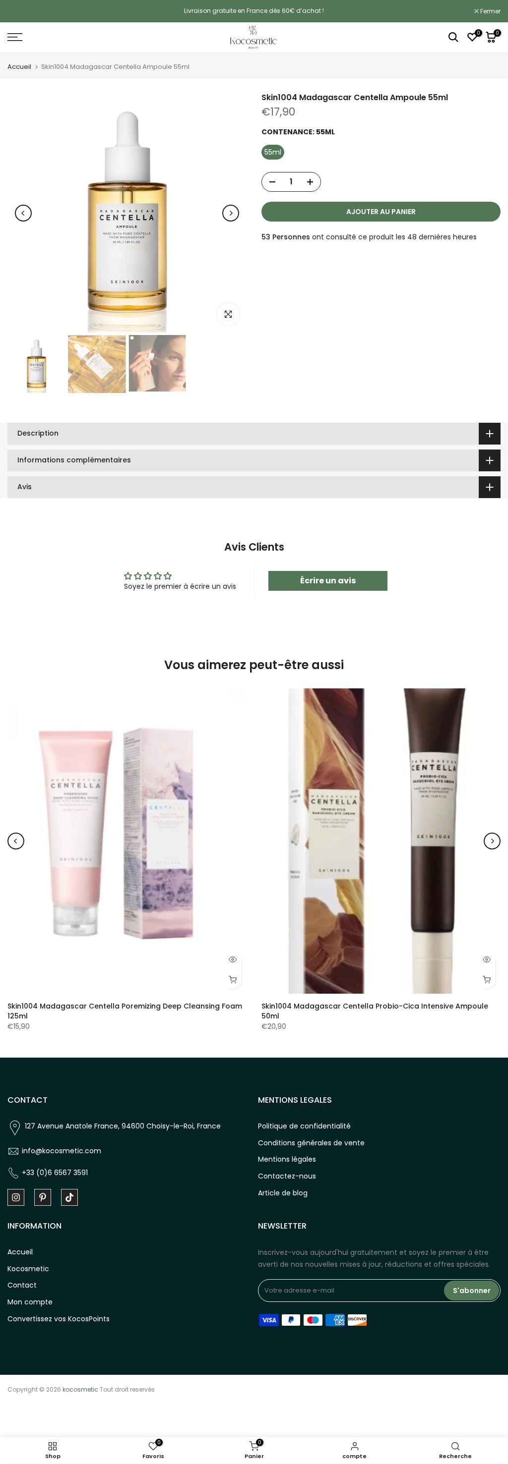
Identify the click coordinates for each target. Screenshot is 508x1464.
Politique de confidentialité (304, 1126)
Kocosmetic (28, 1269)
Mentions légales (287, 1159)
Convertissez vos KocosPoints (58, 1319)
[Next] (230, 213)
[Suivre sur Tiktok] (69, 1197)
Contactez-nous (287, 1176)
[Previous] (23, 213)
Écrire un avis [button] (328, 580)
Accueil (19, 66)
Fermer (23, 11)
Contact (22, 1285)
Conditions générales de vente (311, 1143)
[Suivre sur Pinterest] (42, 1197)
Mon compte (30, 1302)
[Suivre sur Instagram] (15, 1197)
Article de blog (283, 1193)
